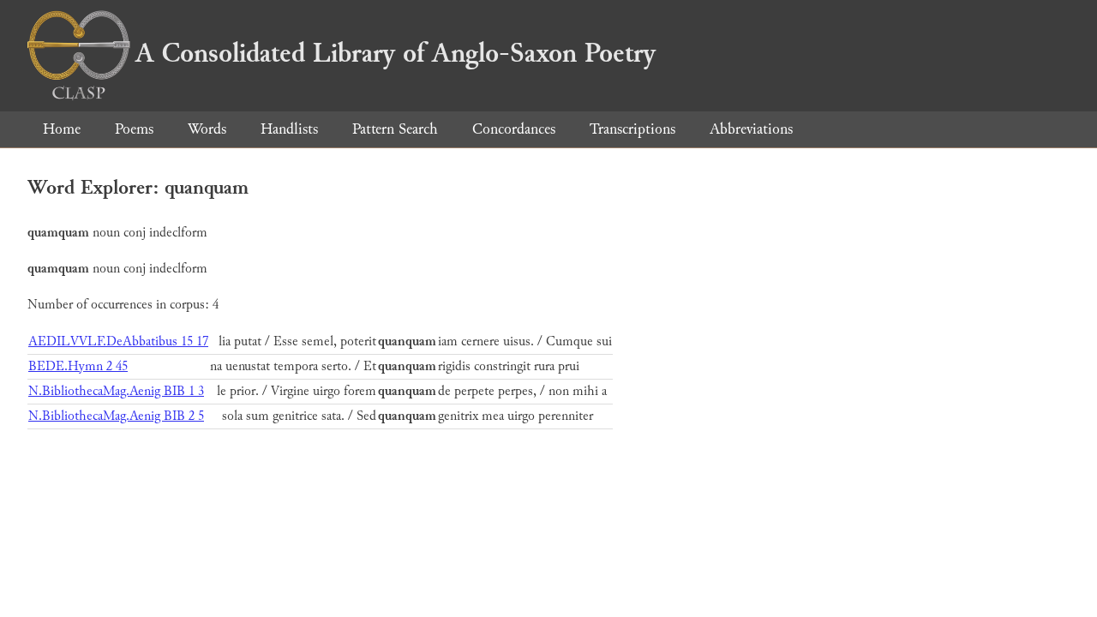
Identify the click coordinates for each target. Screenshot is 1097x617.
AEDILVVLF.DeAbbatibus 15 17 (118, 341)
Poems (134, 129)
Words (207, 129)
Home (62, 129)
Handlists (289, 129)
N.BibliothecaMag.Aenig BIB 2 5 (116, 416)
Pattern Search (395, 129)
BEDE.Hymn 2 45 (78, 366)
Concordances (513, 129)
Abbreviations (751, 129)
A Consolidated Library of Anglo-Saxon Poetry (395, 53)
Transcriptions (632, 129)
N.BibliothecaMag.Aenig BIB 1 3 (116, 391)
